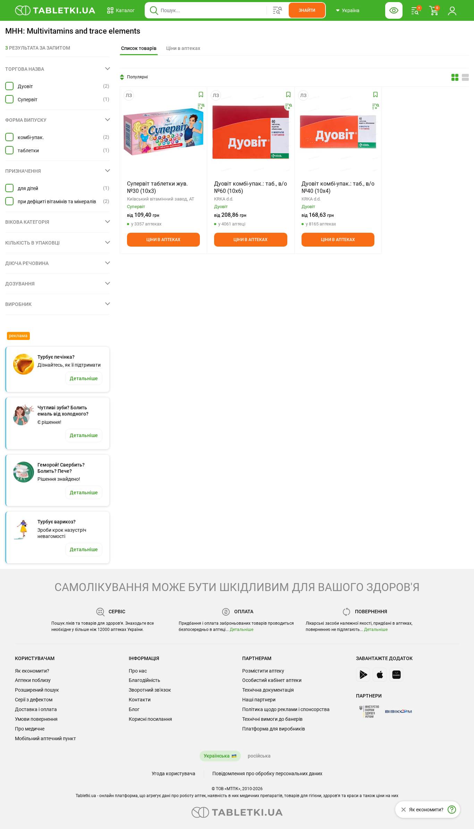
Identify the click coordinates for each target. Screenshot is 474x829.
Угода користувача (173, 773)
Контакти (140, 699)
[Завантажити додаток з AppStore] (380, 675)
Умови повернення (36, 719)
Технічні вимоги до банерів (272, 719)
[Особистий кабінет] (452, 10)
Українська (217, 756)
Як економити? (32, 671)
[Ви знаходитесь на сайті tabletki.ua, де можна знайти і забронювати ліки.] (55, 10)
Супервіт (27, 99)
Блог (134, 709)
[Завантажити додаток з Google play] (363, 675)
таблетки (28, 150)
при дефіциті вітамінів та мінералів (57, 201)
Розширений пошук (37, 690)
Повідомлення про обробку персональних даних (267, 773)
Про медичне (29, 729)
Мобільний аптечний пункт (45, 738)
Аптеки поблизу (33, 680)
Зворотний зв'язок (150, 690)
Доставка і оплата (36, 709)
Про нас (138, 671)
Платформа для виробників (273, 729)
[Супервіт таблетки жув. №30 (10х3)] (163, 131)
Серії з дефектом (33, 699)
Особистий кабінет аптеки (272, 680)
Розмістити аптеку (263, 671)
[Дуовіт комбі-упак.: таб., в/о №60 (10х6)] (250, 131)
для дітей (28, 188)
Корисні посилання (150, 719)
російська (259, 756)
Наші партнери (259, 699)
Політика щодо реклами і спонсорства (286, 709)
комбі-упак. (31, 137)
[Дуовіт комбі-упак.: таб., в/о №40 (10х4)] (338, 131)
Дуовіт (25, 86)
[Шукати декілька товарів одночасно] (277, 10)
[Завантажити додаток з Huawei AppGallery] (396, 675)
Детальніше (241, 629)
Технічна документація (268, 690)
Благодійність (144, 680)
